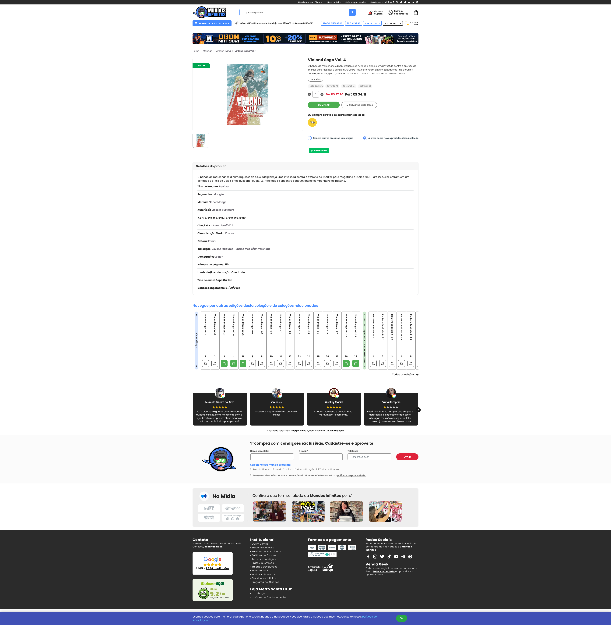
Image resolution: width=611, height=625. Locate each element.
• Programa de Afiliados (264, 582)
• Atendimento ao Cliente (309, 2)
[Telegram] (413, 2)
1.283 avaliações (334, 430)
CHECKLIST (371, 23)
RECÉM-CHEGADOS (332, 23)
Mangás (207, 51)
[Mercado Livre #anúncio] (312, 122)
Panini (212, 241)
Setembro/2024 (223, 225)
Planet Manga (218, 202)
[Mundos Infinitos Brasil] (210, 11)
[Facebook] (393, 2)
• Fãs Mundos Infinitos (381, 2)
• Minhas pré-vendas (355, 2)
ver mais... (315, 79)
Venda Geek (377, 564)
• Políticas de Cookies (263, 555)
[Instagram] (397, 2)
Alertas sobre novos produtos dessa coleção (393, 138)
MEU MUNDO (392, 23)
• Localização (258, 593)
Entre (397, 11)
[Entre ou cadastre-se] (390, 12)
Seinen (218, 257)
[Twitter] (405, 2)
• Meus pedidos (333, 2)
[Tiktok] (389, 556)
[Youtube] (409, 2)
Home (196, 51)
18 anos (229, 233)
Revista (224, 186)
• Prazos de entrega (262, 563)
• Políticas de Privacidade (265, 551)
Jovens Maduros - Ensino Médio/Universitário (241, 249)
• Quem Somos (259, 543)
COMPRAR (324, 105)
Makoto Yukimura (222, 210)
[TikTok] (401, 2)
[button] (192, 409)
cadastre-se (401, 13)
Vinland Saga (223, 51)
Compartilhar (320, 150)
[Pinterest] (417, 2)
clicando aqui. (214, 546)
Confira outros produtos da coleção (333, 138)
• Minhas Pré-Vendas (263, 574)
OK (401, 618)
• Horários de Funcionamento (268, 597)
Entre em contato (384, 571)
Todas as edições (403, 374)
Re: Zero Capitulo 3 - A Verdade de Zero (364, 340)
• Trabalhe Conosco (262, 547)
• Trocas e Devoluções (263, 566)
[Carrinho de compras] (415, 12)
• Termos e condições (263, 559)
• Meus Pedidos (259, 570)
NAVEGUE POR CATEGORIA (213, 23)
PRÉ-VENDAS (353, 23)
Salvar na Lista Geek (361, 105)
